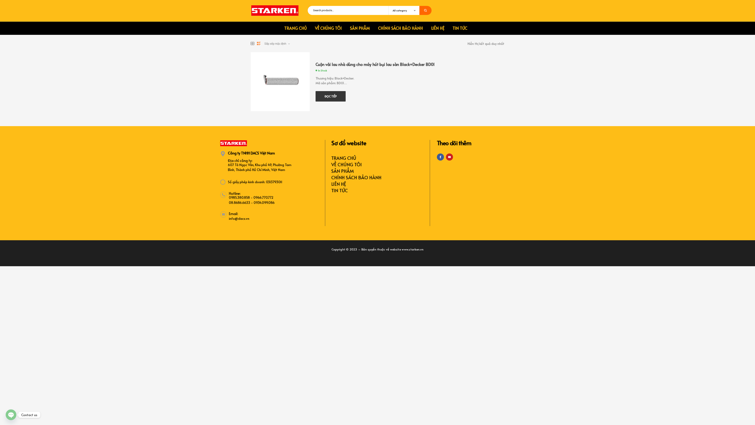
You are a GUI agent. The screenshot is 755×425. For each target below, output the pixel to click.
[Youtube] (449, 157)
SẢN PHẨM (342, 171)
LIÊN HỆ (338, 184)
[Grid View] (252, 43)
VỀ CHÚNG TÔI (346, 164)
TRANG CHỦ (343, 158)
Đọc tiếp (331, 96)
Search (425, 10)
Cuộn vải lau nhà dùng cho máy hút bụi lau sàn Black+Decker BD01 (375, 64)
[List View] (259, 43)
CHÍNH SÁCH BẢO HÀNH (356, 177)
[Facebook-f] (440, 157)
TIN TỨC (339, 190)
